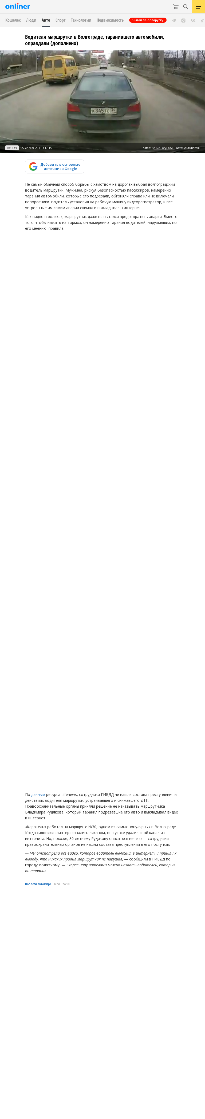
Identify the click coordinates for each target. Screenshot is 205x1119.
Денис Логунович (163, 148)
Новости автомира (38, 884)
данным (38, 794)
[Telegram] (174, 20)
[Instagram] (183, 20)
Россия (65, 884)
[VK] (193, 20)
